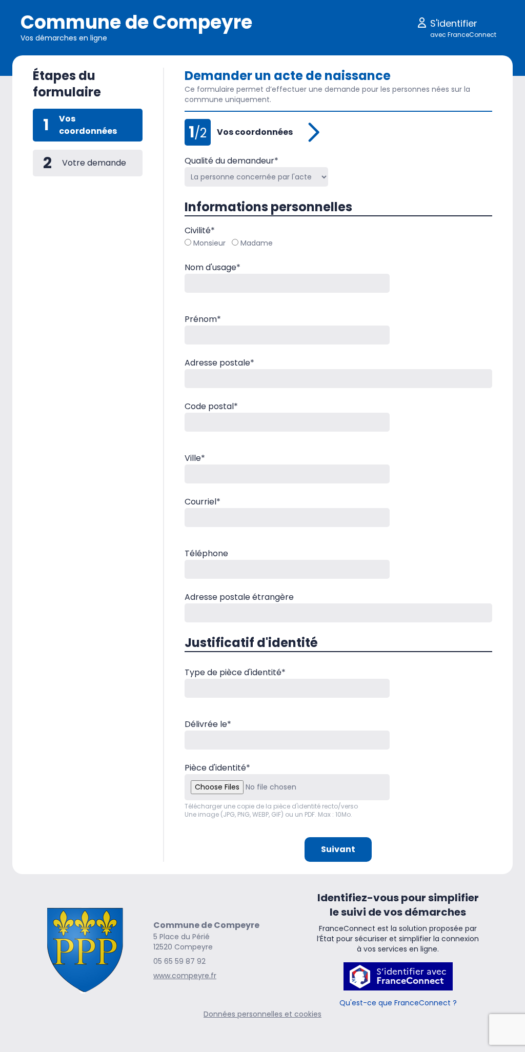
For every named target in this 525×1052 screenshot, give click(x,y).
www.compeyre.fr (184, 975)
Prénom (203, 319)
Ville (195, 458)
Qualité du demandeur (231, 161)
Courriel (202, 502)
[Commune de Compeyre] (85, 950)
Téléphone (206, 553)
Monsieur (209, 243)
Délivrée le (208, 724)
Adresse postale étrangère (239, 597)
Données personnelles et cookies (262, 1014)
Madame (256, 243)
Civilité (200, 230)
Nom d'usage (212, 267)
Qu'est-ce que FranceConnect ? (398, 1003)
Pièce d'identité (217, 768)
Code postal (211, 406)
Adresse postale (219, 363)
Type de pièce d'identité (235, 672)
